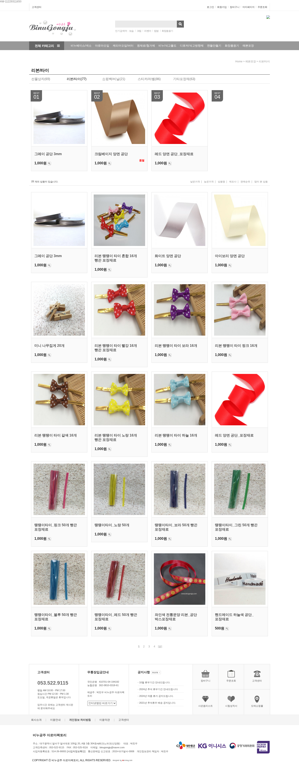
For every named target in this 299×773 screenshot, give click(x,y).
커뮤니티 (73, 54)
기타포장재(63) (184, 79)
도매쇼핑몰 (257, 706)
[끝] (160, 646)
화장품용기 (167, 31)
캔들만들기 (214, 45)
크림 (139, 31)
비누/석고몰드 (167, 45)
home (239, 61)
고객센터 (36, 7)
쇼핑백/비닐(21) (113, 79)
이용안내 (55, 720)
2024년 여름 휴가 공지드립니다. (156, 696)
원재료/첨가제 (146, 45)
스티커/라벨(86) (149, 79)
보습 (131, 31)
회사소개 (36, 720)
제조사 (232, 181)
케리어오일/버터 (123, 45)
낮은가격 (195, 181)
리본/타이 (264, 61)
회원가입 (222, 7)
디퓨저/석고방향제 (192, 45)
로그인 (210, 7)
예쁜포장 (248, 45)
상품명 (221, 181)
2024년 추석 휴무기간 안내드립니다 (158, 689)
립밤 (156, 31)
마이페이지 (249, 7)
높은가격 (209, 181)
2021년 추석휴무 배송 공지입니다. (157, 702)
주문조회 (262, 7)
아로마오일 (102, 45)
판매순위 (245, 181)
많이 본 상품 (261, 181)
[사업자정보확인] (76, 751)
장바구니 (234, 7)
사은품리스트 (205, 706)
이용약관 (104, 720)
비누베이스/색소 (81, 45)
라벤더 (147, 31)
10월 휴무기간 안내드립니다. (154, 682)
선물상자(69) (40, 79)
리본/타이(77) (76, 79)
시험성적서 (231, 706)
